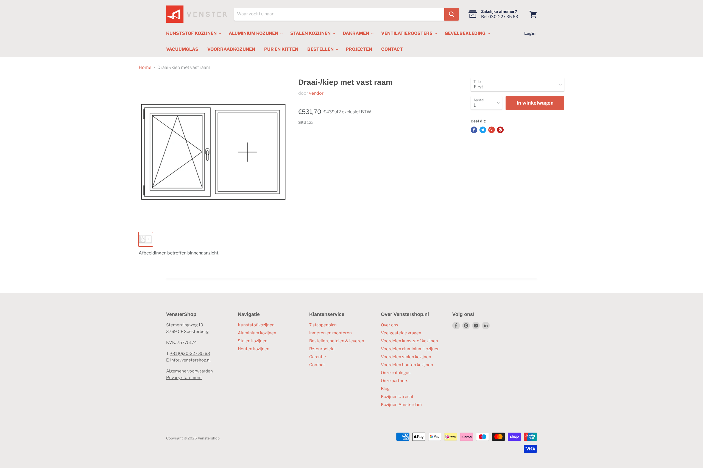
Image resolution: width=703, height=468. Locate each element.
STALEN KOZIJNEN (310, 33)
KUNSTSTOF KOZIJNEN (191, 33)
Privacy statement (184, 377)
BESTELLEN (320, 49)
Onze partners (394, 380)
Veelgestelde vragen (401, 332)
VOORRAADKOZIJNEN (231, 49)
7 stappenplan (323, 325)
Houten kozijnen (253, 348)
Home (145, 67)
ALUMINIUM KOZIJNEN (254, 33)
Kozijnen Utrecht (397, 396)
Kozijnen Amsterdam (401, 404)
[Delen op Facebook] (474, 130)
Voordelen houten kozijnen (407, 364)
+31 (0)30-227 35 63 (190, 353)
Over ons (389, 325)
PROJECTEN (359, 49)
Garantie (317, 356)
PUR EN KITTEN (281, 49)
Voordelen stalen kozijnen (406, 356)
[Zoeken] (451, 14)
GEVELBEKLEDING (465, 33)
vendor (316, 93)
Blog (385, 388)
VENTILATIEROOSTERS (407, 33)
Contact (317, 364)
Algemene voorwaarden (189, 371)
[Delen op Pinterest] (500, 130)
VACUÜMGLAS (182, 49)
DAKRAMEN (356, 33)
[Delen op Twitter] (482, 130)
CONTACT (392, 49)
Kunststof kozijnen (256, 325)
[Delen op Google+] (491, 130)
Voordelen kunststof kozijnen (409, 340)
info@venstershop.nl (190, 360)
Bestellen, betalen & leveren (336, 340)
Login (529, 33)
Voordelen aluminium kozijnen (410, 348)
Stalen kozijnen (252, 340)
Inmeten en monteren (330, 332)
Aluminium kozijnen (257, 332)
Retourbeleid (321, 348)
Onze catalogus (396, 372)
